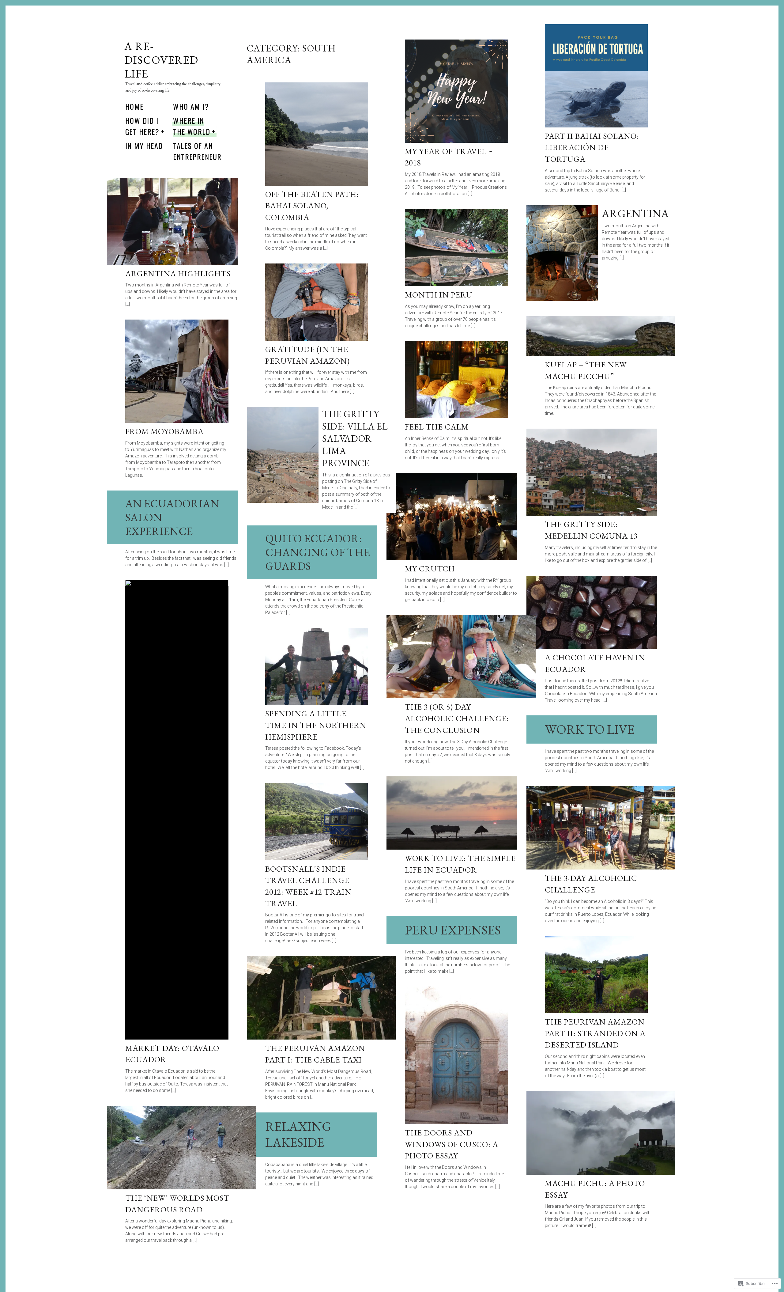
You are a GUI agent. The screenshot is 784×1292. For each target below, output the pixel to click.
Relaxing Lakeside (298, 1134)
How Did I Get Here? (142, 126)
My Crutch (430, 568)
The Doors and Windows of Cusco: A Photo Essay (451, 1144)
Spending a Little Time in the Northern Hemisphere (316, 725)
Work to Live (590, 729)
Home (134, 106)
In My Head (144, 145)
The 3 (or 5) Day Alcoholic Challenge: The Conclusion (457, 718)
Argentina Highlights (178, 273)
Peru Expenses (453, 930)
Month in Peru (439, 295)
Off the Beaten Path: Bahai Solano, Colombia (312, 205)
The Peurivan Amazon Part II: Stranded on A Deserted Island (595, 1033)
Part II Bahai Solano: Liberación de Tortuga (592, 147)
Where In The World (191, 126)
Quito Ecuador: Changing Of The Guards (317, 552)
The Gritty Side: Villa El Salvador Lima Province (355, 438)
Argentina (635, 213)
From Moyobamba (164, 431)
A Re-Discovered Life (161, 60)
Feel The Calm (437, 427)
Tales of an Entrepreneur (197, 151)
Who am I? (191, 106)
